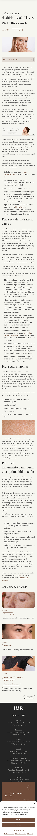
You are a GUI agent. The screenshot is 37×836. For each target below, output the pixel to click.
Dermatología (17, 30)
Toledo (18, 777)
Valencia (18, 739)
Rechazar (18, 825)
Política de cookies (9, 834)
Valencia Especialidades (18, 758)
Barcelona (18, 730)
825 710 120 (22, 782)
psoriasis (27, 333)
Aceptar (18, 820)
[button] (34, 804)
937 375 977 (22, 735)
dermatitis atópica (11, 335)
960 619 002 (22, 744)
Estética (18, 677)
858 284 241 (22, 772)
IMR (19, 575)
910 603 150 (22, 725)
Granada (18, 768)
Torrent (18, 749)
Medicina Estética (9, 680)
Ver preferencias (18, 830)
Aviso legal (30, 834)
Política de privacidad (20, 834)
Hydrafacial (19, 207)
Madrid (18, 720)
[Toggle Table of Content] (31, 59)
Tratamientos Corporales (11, 684)
